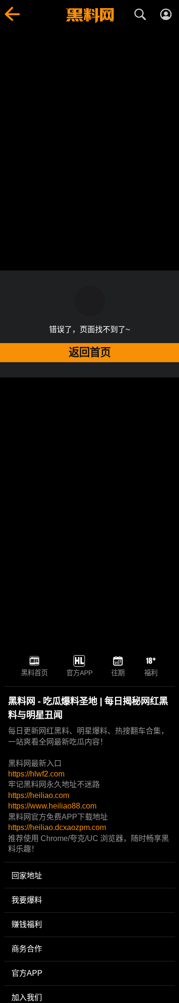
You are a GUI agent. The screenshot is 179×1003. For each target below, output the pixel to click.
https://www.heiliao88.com (52, 806)
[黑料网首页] (89, 15)
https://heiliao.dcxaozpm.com (57, 827)
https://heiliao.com (38, 795)
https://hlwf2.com (36, 774)
